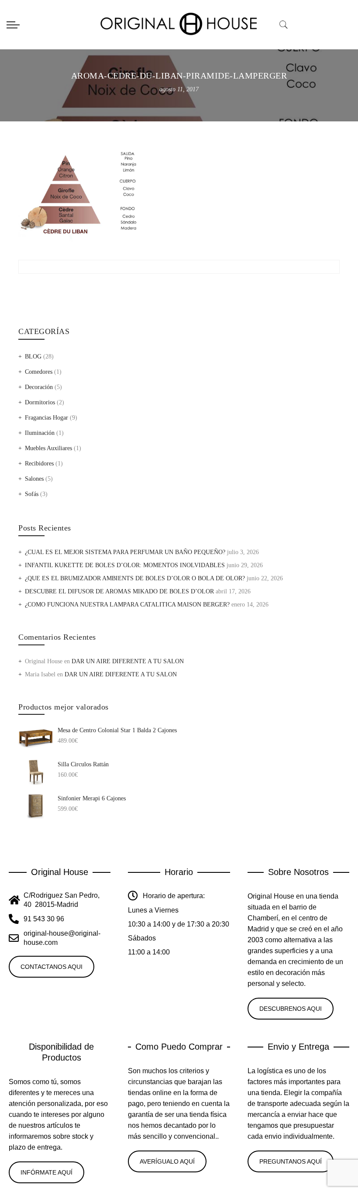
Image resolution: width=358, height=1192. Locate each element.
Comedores (38, 372)
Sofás (31, 494)
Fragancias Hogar (46, 417)
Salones (34, 478)
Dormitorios (40, 402)
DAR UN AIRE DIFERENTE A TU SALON (128, 661)
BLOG (33, 356)
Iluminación (40, 433)
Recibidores (39, 463)
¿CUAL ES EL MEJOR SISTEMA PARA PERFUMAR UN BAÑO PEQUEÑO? (125, 552)
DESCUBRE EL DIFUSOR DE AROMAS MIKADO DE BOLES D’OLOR (119, 591)
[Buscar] (284, 25)
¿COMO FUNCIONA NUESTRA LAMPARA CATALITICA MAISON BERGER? (127, 604)
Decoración (39, 387)
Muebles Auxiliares (48, 448)
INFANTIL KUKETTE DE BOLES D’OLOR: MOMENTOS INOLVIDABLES (125, 565)
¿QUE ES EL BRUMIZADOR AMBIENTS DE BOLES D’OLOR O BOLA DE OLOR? (135, 578)
